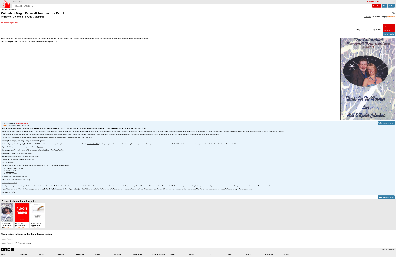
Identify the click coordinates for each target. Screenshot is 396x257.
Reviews (248, 254)
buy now (387, 26)
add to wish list (389, 34)
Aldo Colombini (35, 16)
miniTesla (117, 254)
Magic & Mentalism (7, 239)
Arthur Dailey (137, 254)
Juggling (61, 254)
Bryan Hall (12, 123)
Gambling (23, 254)
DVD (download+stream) (23, 243)
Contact (191, 254)
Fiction (97, 254)
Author (391, 6)
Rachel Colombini (14, 16)
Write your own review (386, 123)
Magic (3, 254)
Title (385, 6)
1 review (367, 17)
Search (376, 6)
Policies (229, 254)
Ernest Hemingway (158, 254)
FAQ (209, 254)
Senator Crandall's (93, 144)
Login (393, 2)
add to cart (387, 30)
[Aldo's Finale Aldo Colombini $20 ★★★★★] (22, 212)
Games (41, 254)
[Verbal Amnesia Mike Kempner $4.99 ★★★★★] (37, 212)
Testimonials (269, 254)
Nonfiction (80, 254)
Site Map (286, 254)
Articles (172, 254)
